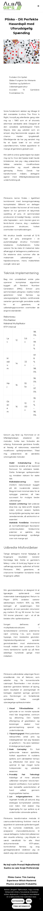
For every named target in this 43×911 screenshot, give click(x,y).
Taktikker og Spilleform (19, 83)
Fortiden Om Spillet (18, 77)
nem (29, 901)
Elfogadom (17, 901)
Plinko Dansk (24, 170)
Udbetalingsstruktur (18, 87)
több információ (21, 906)
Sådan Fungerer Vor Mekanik (22, 80)
